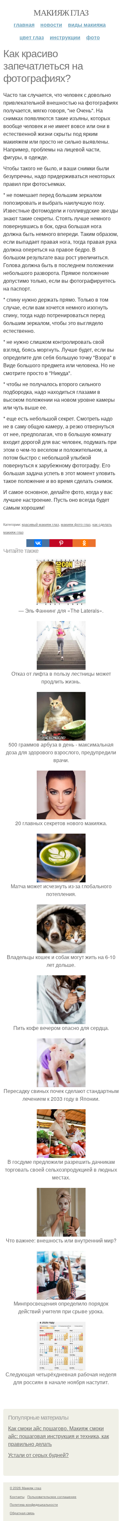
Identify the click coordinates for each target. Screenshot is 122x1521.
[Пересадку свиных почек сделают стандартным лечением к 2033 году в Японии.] (61, 1083)
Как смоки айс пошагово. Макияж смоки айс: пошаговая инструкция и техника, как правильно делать (58, 1436)
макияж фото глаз (75, 524)
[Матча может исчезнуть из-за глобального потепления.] (61, 878)
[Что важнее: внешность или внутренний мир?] (61, 1232)
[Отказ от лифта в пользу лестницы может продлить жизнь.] (61, 666)
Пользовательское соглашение (51, 1496)
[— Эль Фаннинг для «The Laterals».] (61, 602)
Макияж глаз (61, 12)
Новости (51, 24)
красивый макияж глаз (40, 524)
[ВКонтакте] (37, 543)
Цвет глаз (32, 37)
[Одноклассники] (84, 543)
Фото (93, 37)
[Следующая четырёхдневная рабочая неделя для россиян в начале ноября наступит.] (61, 1366)
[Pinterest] (61, 543)
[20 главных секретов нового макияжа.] (61, 815)
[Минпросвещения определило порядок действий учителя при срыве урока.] (61, 1295)
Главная (24, 24)
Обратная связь (22, 1513)
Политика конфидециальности (34, 1504)
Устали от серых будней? (38, 1455)
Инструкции (65, 37)
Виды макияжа (87, 24)
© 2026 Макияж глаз (25, 1488)
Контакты (17, 1496)
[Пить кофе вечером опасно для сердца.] (61, 1020)
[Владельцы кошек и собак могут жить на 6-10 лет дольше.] (61, 949)
